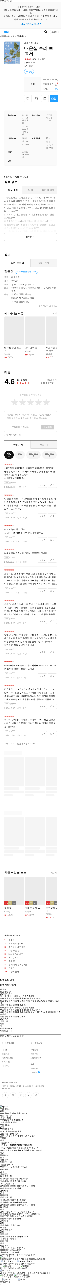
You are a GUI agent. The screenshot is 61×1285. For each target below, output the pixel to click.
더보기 (53, 313)
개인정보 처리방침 (15, 1085)
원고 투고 (34, 1054)
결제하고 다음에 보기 (25, 1186)
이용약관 (5, 1085)
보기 (2, 1227)
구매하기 (12, 1239)
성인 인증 (4, 1019)
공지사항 (38, 1043)
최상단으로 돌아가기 (16, 1036)
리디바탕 (5, 1066)
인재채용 (33, 1072)
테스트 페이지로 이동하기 (31, 24)
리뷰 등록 (48, 427)
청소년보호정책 (28, 1085)
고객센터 (10, 1043)
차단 (25, 487)
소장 (53, 98)
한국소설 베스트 (11, 935)
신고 (19, 487)
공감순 (20, 455)
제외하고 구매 (6, 1028)
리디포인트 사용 (8, 1183)
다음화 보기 (5, 1252)
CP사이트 (6, 1062)
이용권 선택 (5, 1164)
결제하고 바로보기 (8, 1186)
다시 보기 (15, 1252)
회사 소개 (34, 1068)
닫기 (6, 1227)
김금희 (27, 62)
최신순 (9, 455)
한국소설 (34, 43)
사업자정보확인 (40, 1085)
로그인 (54, 32)
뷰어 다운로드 (7, 1058)
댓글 (42, 485)
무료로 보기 (5, 1167)
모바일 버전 (5, 1281)
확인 (2, 1153)
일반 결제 (17, 1188)
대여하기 (4, 1239)
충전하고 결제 (6, 1188)
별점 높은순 (33, 455)
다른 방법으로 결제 (9, 1122)
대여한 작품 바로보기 (26, 1136)
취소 (2, 1024)
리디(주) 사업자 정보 (9, 1082)
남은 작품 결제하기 (8, 1136)
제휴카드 (5, 1054)
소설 (26, 43)
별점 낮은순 (49, 455)
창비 (26, 65)
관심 (30, 71)
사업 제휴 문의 (35, 1058)
